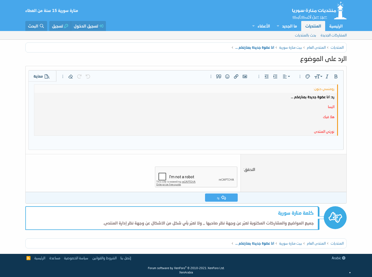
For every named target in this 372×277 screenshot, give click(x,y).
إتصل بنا (125, 258)
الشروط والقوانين (104, 258)
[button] (278, 26)
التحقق (249, 169)
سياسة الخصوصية (76, 258)
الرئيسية (336, 25)
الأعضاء (264, 25)
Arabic (337, 258)
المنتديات (313, 25)
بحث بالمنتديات (305, 35)
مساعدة (54, 258)
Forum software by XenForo (186, 268)
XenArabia (186, 272)
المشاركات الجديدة (334, 35)
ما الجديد (289, 25)
